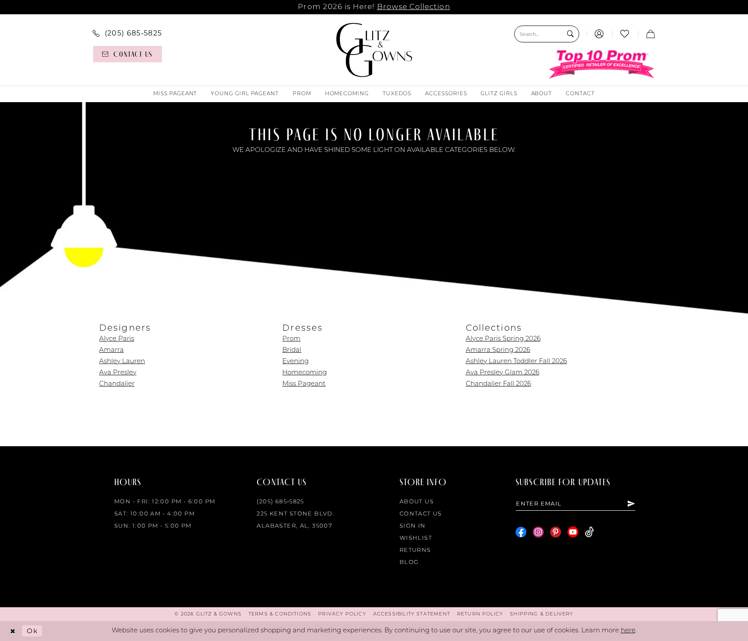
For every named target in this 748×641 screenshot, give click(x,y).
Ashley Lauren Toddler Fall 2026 (516, 361)
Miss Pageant (304, 384)
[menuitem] (127, 32)
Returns (415, 550)
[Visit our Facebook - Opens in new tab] (521, 532)
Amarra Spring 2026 (498, 350)
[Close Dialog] (12, 631)
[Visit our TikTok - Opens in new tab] (589, 532)
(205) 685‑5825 (280, 502)
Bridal (291, 350)
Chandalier (117, 384)
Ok (32, 631)
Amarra (111, 350)
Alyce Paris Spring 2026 (503, 339)
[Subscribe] (631, 503)
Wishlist (416, 538)
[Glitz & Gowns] (374, 50)
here (628, 631)
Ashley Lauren (122, 361)
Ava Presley (117, 373)
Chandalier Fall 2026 (498, 384)
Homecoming (304, 373)
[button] (599, 34)
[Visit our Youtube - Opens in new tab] (572, 532)
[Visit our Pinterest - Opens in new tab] (555, 532)
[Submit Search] (570, 34)
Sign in (413, 526)
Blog (409, 562)
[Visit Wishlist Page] (625, 34)
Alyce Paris (116, 339)
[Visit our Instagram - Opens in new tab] (538, 532)
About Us (417, 502)
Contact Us (421, 514)
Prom (291, 339)
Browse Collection (413, 7)
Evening (295, 361)
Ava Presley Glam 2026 (502, 373)
